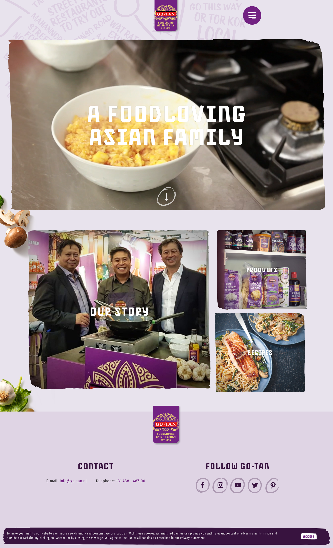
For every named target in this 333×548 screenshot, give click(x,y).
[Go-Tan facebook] (202, 486)
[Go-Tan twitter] (254, 486)
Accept (308, 536)
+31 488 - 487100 (130, 481)
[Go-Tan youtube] (237, 486)
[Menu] (252, 15)
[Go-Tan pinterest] (272, 486)
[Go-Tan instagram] (220, 486)
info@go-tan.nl (73, 481)
